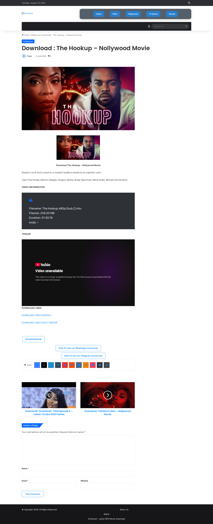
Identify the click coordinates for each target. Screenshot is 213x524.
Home (99, 14)
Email (25, 481)
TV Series (153, 14)
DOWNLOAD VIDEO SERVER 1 (37, 315)
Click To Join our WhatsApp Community (78, 348)
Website (84, 481)
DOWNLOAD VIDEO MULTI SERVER (39, 322)
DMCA (106, 514)
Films (115, 14)
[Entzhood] (27, 13)
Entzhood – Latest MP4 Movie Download (106, 519)
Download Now (34, 339)
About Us (124, 509)
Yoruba (172, 14)
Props (29, 56)
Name (25, 468)
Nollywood (133, 14)
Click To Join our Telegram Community (83, 355)
